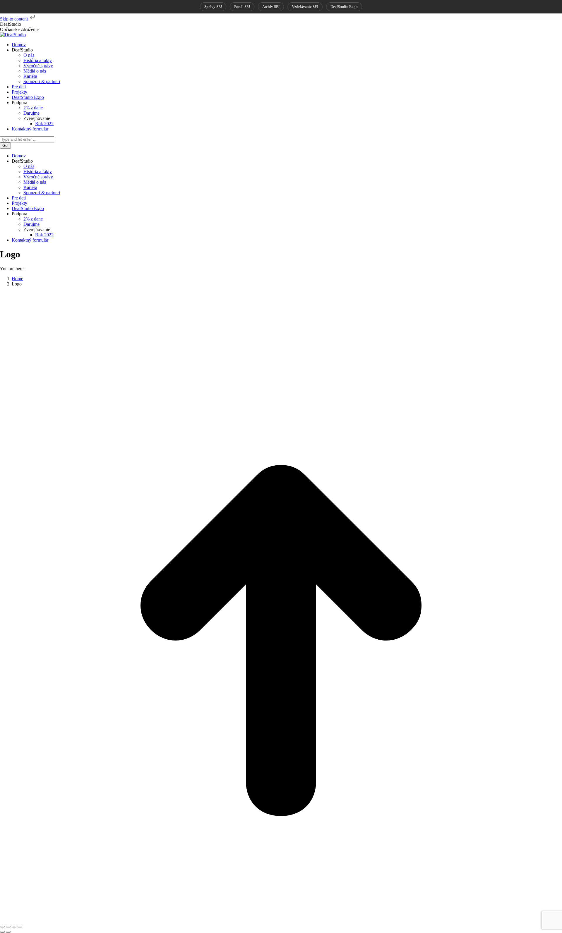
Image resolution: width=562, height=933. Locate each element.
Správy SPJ (213, 6)
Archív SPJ (271, 6)
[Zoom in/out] (20, 926)
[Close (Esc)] (2, 926)
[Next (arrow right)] (8, 932)
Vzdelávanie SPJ (305, 6)
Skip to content (14, 18)
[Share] (8, 926)
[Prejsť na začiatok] (281, 919)
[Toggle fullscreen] (14, 926)
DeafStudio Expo (344, 6)
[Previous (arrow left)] (2, 932)
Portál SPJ (242, 6)
